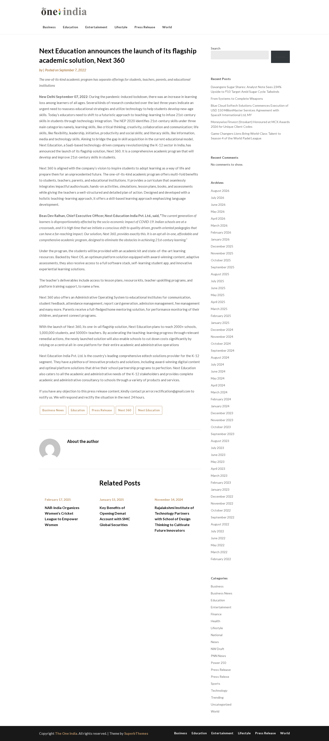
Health (215, 621)
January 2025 (220, 323)
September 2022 (222, 517)
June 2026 (218, 204)
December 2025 (222, 246)
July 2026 (217, 197)
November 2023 (222, 420)
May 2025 (217, 295)
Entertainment (96, 27)
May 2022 (217, 545)
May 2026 (217, 211)
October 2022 (221, 510)
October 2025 (221, 260)
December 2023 (222, 413)
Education (70, 27)
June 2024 (218, 371)
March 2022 (219, 552)
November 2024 (222, 336)
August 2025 (220, 274)
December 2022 (222, 496)
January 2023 (220, 489)
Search (215, 48)
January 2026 (220, 239)
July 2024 (217, 364)
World (167, 27)
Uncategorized (221, 704)
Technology (219, 690)
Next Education (149, 410)
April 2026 (218, 218)
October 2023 (221, 427)
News (215, 642)
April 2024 (218, 385)
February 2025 (221, 316)
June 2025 (218, 288)
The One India (66, 733)
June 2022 (218, 538)
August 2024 (220, 357)
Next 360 (124, 410)
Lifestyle (121, 27)
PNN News (218, 656)
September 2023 (222, 434)
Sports (215, 683)
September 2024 (222, 350)
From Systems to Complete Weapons (237, 98)
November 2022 (222, 503)
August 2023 (220, 441)
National (216, 635)
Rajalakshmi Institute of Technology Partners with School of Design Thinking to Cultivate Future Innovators (174, 518)
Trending (217, 697)
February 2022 (221, 559)
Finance (216, 614)
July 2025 (217, 281)
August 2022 (220, 524)
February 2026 (221, 232)
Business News (53, 410)
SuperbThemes (136, 733)
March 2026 (219, 225)
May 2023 (217, 462)
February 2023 (221, 482)
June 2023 (218, 455)
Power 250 (218, 663)
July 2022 (217, 531)
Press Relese (220, 676)
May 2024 (217, 378)
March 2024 (219, 392)
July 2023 (217, 448)
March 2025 (219, 309)
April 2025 (218, 302)
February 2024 (221, 399)
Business (49, 27)
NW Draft (217, 649)
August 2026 (220, 191)
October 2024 (221, 343)
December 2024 (222, 330)
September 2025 (222, 267)
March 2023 (219, 475)
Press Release (145, 27)
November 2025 (222, 253)
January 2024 (220, 406)
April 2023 (218, 468)
